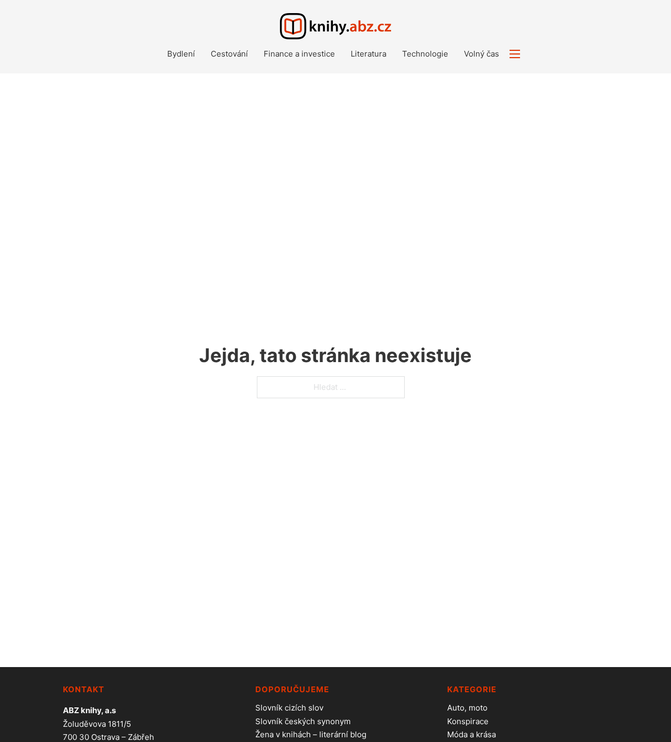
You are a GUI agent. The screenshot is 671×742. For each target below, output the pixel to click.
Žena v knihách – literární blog (310, 734)
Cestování (229, 54)
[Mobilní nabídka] (515, 54)
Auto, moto (467, 708)
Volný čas (481, 54)
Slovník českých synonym (303, 721)
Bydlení (181, 54)
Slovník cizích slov (289, 708)
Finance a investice (299, 54)
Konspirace (468, 721)
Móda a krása (471, 734)
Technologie (425, 54)
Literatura (368, 54)
